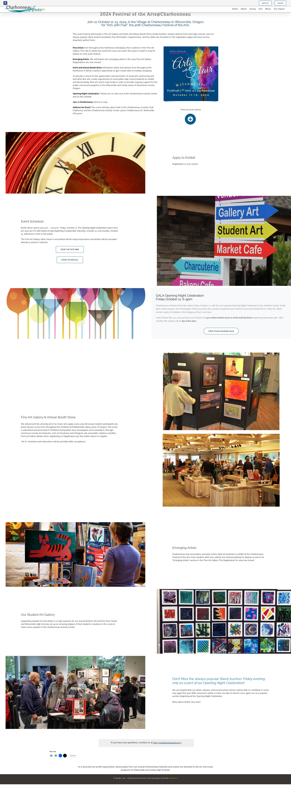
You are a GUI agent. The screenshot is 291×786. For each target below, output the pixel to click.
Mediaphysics (173, 778)
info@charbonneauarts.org (167, 742)
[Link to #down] (190, 119)
